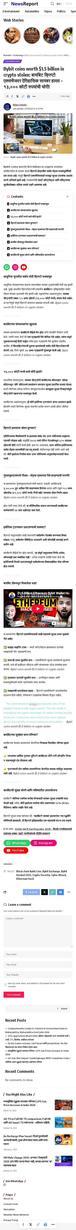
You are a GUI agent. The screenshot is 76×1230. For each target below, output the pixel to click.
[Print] (28, 96)
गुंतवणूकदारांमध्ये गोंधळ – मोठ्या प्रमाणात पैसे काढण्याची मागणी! (37, 229)
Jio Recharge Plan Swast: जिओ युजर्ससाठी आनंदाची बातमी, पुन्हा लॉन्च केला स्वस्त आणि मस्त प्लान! (26, 1140)
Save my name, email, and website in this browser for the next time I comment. (36, 985)
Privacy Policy (11, 1220)
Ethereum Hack (25, 878)
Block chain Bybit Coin (28, 871)
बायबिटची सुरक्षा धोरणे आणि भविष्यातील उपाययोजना (33, 254)
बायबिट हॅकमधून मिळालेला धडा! (24, 241)
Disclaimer (9, 1209)
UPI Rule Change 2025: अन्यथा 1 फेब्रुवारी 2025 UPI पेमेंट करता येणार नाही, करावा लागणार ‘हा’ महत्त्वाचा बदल (28, 1161)
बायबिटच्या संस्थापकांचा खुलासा (24, 210)
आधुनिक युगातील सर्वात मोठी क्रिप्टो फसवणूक (29, 203)
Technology (12, 61)
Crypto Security (41, 875)
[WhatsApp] (5, 1184)
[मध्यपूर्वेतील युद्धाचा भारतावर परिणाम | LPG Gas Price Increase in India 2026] (63, 1105)
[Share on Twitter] (17, 96)
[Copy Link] (23, 96)
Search (64, 1008)
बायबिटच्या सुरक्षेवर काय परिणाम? (25, 248)
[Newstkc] (25, 3)
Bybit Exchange (51, 871)
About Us (8, 1198)
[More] (33, 96)
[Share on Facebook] (12, 96)
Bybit (33, 703)
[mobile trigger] (7, 3)
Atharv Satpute (20, 104)
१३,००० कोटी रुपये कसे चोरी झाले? (26, 216)
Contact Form (11, 1204)
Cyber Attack (58, 875)
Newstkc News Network (16, 1214)
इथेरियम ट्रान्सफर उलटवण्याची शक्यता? (28, 235)
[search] (52, 4)
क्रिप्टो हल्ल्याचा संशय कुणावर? (24, 222)
